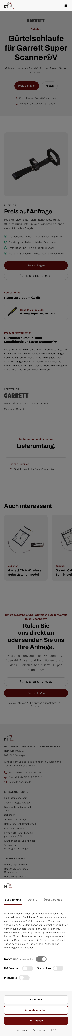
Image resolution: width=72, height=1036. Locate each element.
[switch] (41, 959)
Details (32, 899)
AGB (53, 1030)
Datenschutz (39, 1030)
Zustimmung (13, 899)
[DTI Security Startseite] (9, 5)
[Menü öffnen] (66, 5)
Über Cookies (53, 899)
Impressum (22, 1030)
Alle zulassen (36, 1020)
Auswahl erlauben (36, 1010)
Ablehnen (36, 999)
